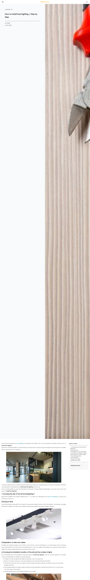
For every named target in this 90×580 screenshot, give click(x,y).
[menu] (3, 2)
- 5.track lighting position (75, 456)
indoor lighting (19, 443)
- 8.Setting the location (75, 460)
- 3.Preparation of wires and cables (78, 451)
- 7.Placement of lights (75, 459)
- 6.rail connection (74, 457)
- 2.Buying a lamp (74, 450)
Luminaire (7, 23)
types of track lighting (52, 496)
